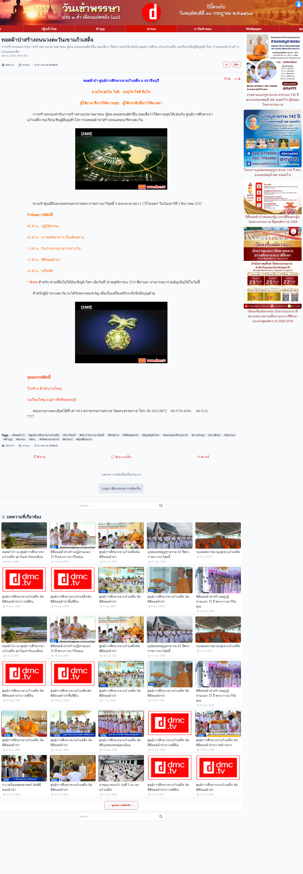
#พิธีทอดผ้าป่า (130, 435)
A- (227, 64)
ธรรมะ (151, 29)
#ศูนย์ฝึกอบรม (84, 439)
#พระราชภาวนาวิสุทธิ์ (92, 435)
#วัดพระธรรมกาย (49, 439)
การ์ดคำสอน (202, 29)
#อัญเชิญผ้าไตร (150, 435)
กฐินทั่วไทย (49, 29)
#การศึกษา (214, 435)
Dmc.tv (10, 64)
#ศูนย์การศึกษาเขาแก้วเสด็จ (44, 435)
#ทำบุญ (8, 439)
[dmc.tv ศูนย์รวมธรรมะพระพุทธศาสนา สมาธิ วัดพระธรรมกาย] (151, 12)
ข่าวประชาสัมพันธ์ (48, 64)
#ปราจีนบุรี (69, 435)
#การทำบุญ (198, 435)
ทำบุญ (100, 29)
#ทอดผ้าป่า (19, 435)
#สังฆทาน (113, 435)
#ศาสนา (67, 439)
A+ (236, 64)
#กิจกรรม (230, 435)
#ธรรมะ (20, 439)
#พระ (32, 439)
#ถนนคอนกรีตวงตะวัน (175, 435)
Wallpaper (254, 29)
